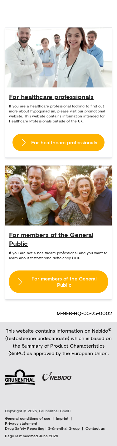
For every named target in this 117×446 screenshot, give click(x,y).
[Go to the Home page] (23, 10)
